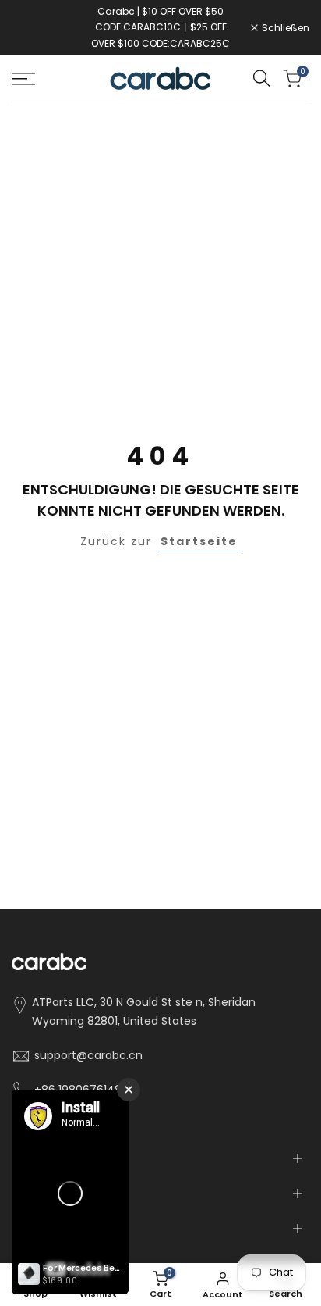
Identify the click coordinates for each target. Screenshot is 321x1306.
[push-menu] (23, 79)
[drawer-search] (261, 78)
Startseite (199, 541)
